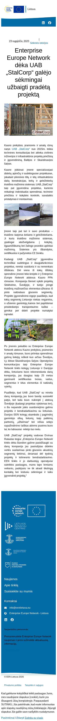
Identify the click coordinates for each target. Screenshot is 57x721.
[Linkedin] (43, 22)
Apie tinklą (11, 585)
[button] (5, 23)
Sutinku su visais (34, 718)
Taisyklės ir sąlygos (34, 685)
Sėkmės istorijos (39, 43)
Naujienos (10, 579)
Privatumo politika (12, 685)
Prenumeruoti (11, 650)
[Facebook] (49, 22)
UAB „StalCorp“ (21, 149)
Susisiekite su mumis (18, 591)
